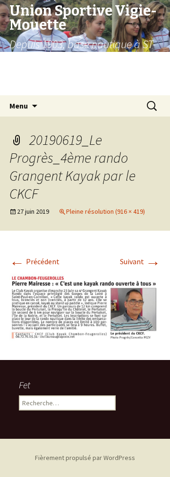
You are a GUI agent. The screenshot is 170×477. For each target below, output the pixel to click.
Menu (18, 105)
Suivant (140, 261)
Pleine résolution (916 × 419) (105, 211)
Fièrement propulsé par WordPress (85, 457)
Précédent (34, 261)
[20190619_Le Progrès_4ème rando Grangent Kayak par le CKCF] (85, 305)
